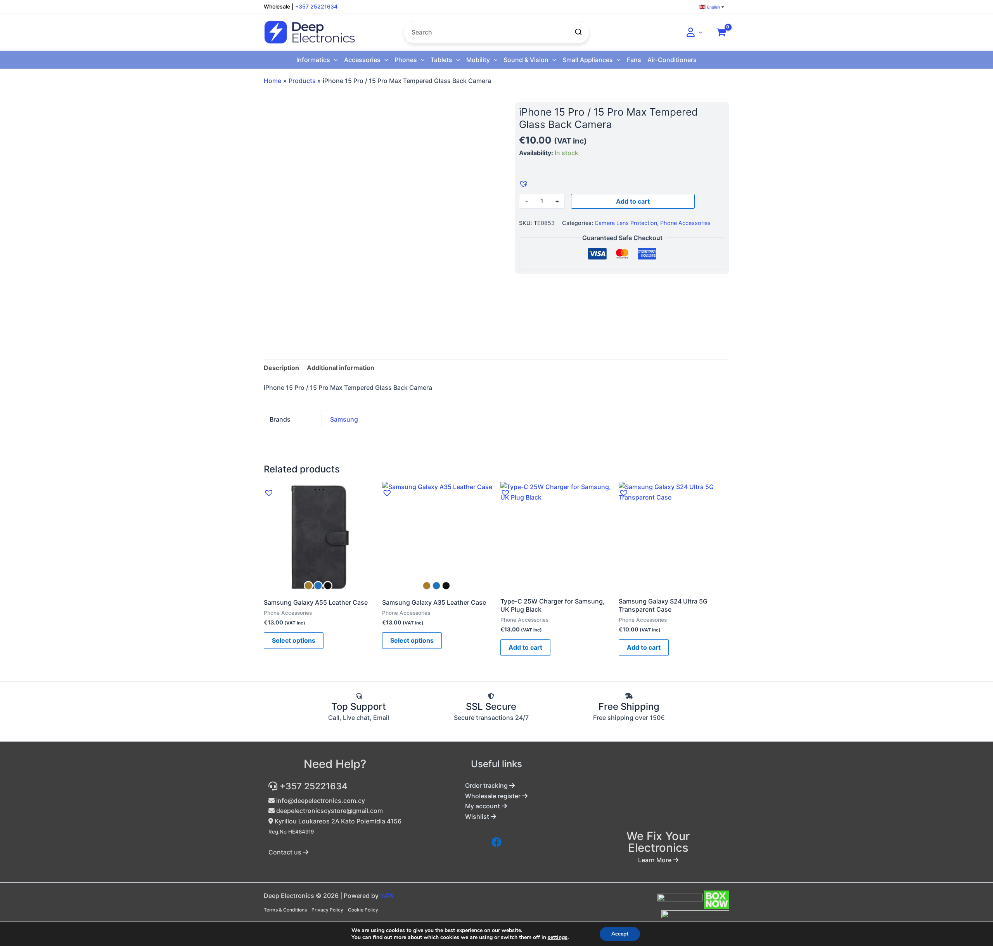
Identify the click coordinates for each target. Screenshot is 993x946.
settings (557, 937)
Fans (634, 60)
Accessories (362, 60)
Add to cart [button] (525, 647)
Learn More (655, 860)
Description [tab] (281, 368)
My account (483, 806)
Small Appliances (587, 60)
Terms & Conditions (285, 910)
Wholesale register (493, 796)
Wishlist (478, 816)
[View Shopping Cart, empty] (721, 32)
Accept (619, 933)
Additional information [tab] (340, 368)
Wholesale (277, 6)
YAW (387, 895)
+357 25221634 (316, 6)
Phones (405, 60)
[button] (698, 32)
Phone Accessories (685, 223)
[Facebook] (496, 842)
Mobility (478, 60)
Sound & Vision (525, 60)
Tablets (441, 60)
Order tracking (487, 785)
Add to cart (633, 201)
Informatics (313, 60)
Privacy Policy (327, 910)
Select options (293, 640)
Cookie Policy (363, 910)
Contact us (285, 852)
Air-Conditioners (672, 60)
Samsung (344, 419)
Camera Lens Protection (626, 223)
